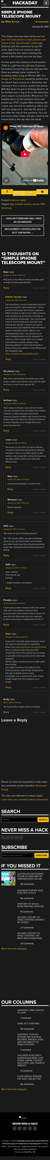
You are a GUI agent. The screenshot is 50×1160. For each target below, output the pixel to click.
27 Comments (27, 927)
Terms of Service (14, 1146)
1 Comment (25, 1018)
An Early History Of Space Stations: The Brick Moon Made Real (30, 936)
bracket (19, 204)
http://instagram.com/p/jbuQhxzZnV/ (21, 354)
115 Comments (27, 1029)
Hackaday (25, 3)
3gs (12, 204)
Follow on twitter (8, 837)
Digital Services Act (29, 1146)
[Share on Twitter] (6, 26)
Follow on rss (17, 837)
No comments (27, 898)
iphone (28, 204)
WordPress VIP (30, 1152)
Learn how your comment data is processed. (24, 799)
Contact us (21, 837)
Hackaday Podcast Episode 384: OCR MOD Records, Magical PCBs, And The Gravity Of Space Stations (30, 1039)
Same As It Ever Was (28, 1023)
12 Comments (42, 21)
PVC (43, 204)
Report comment (39, 288)
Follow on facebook (3, 837)
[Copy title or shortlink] (17, 26)
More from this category (14, 948)
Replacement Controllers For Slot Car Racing (23, 231)
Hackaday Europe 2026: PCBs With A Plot (30, 891)
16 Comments (26, 911)
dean (8, 633)
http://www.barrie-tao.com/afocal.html (28, 647)
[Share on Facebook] (2, 26)
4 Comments (26, 1070)
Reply (6, 287)
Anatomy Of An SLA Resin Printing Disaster (30, 905)
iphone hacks (19, 200)
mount (36, 204)
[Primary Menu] (46, 3)
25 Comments (27, 884)
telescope (6, 207)
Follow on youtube (12, 837)
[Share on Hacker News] (10, 26)
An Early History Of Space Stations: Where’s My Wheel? (30, 920)
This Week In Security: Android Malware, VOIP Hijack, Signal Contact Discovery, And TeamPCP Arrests (31, 1060)
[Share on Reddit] (13, 26)
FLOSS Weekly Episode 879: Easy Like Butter (29, 1077)
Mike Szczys (12, 21)
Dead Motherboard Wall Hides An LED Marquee (23, 220)
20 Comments (27, 943)
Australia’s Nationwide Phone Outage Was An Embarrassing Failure (30, 876)
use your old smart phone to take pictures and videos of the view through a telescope (23, 39)
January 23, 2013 (40, 26)
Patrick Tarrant (13, 296)
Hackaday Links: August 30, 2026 (30, 1011)
